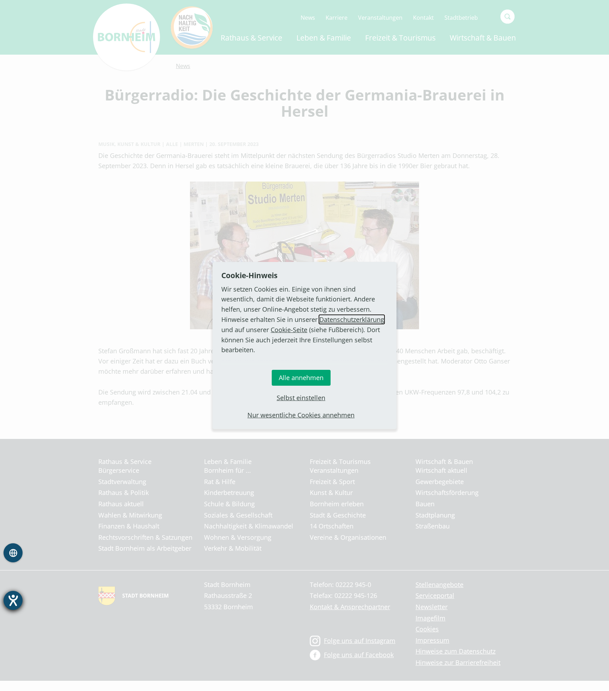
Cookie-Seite (289, 329)
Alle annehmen (301, 377)
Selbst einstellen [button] (301, 397)
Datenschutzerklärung (351, 319)
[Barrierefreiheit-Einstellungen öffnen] (13, 600)
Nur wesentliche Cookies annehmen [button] (301, 415)
